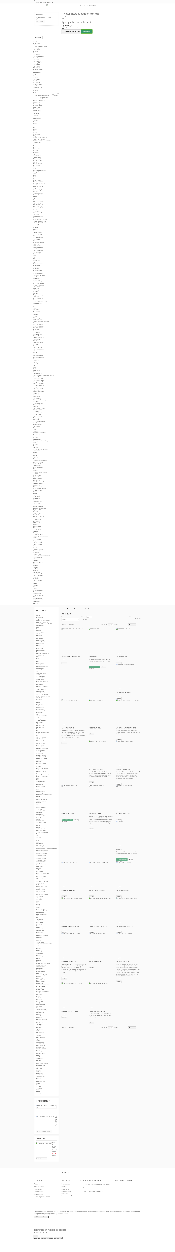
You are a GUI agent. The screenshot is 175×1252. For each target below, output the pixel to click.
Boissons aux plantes (38, 242)
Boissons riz (36, 268)
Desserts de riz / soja (38, 413)
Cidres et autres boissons (39, 259)
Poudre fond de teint (38, 534)
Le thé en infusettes (38, 282)
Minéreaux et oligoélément (40, 472)
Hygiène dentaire (37, 510)
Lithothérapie (36, 117)
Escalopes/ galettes (38, 355)
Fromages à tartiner (38, 388)
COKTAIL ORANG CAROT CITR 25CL (71, 657)
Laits (35, 95)
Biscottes (35, 77)
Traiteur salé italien (38, 334)
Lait (34, 365)
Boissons (35, 51)
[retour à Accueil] (63, 609)
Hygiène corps (36, 107)
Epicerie (35, 41)
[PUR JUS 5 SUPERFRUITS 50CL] (101, 874)
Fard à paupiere (37, 539)
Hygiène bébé (55, 94)
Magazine (35, 585)
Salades (35, 346)
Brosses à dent (37, 513)
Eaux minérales (37, 254)
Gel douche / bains (38, 523)
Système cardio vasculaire (40, 460)
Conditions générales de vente (41, 600)
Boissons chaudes (38, 69)
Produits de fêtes (37, 347)
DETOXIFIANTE (93, 657)
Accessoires (36, 113)
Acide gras (35, 474)
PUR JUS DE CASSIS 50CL (95, 962)
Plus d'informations (39, 1215)
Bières (34, 255)
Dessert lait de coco (38, 204)
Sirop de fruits (36, 249)
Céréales (35, 76)
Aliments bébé (36, 94)
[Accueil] (33, 40)
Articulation (36, 447)
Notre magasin (38, 1189)
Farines (35, 316)
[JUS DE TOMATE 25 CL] (101, 711)
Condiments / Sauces (38, 326)
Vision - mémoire (37, 459)
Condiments (36, 296)
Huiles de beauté (37, 487)
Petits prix (35, 120)
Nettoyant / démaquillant (39, 508)
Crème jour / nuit (37, 500)
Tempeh (35, 352)
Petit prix (35, 131)
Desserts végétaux (38, 201)
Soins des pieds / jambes (39, 488)
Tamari (34, 173)
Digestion (35, 452)
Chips (34, 168)
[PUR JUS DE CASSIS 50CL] (101, 945)
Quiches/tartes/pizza (38, 337)
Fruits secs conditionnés (39, 221)
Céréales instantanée (38, 285)
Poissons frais (36, 405)
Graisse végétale (37, 410)
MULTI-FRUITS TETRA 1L (95, 814)
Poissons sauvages (38, 403)
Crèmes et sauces (37, 167)
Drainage (35, 455)
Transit (34, 442)
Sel (34, 300)
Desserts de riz (37, 203)
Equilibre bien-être (37, 464)
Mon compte (66, 1180)
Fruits (34, 429)
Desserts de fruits (37, 195)
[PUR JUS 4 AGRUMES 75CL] (74, 874)
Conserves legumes (38, 328)
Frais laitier (36, 58)
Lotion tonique (36, 498)
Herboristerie (36, 434)
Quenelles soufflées (38, 342)
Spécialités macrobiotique (39, 170)
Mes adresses (65, 1189)
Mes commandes (66, 1184)
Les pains (35, 86)
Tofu (34, 350)
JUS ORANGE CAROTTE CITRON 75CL (126, 728)
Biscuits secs (36, 82)
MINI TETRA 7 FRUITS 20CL (96, 769)
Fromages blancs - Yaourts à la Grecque (43, 375)
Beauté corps (36, 102)
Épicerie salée (36, 43)
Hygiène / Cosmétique (38, 100)
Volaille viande (36, 393)
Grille (136, 618)
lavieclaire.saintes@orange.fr (95, 1191)
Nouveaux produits (43, 1101)
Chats (34, 308)
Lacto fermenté (37, 155)
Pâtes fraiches (36, 341)
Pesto (34, 428)
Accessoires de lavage (39, 574)
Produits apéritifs (37, 163)
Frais (34, 53)
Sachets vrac (36, 436)
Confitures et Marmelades (39, 71)
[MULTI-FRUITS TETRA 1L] (101, 797)
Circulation (35, 446)
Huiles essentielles (38, 469)
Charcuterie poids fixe (38, 391)
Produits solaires (37, 544)
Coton (34, 528)
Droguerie (35, 577)
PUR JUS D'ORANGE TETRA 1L (69, 962)
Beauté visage (36, 104)
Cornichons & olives (38, 298)
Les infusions (36, 278)
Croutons (35, 229)
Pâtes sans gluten (37, 87)
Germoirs (35, 560)
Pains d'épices (36, 211)
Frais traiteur (36, 54)
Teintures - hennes (38, 483)
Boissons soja (36, 265)
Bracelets (35, 603)
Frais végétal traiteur (38, 56)
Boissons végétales (38, 264)
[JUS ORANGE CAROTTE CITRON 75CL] (128, 711)
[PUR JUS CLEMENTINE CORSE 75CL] (101, 909)
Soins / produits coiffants (39, 482)
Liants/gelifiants (37, 172)
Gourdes (35, 196)
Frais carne (36, 59)
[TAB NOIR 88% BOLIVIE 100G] (45, 1116)
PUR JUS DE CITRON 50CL (123, 962)
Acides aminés (37, 475)
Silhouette (35, 444)
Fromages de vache (38, 387)
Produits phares (40, 1093)
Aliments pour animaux (39, 305)
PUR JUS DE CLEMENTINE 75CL (97, 1011)
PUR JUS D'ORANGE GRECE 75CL (125, 926)
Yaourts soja (36, 411)
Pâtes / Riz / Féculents (39, 139)
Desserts (35, 191)
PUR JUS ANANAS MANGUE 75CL (70, 926)
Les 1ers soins (37, 110)
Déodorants (36, 524)
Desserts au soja (37, 206)
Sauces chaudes (37, 160)
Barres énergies (37, 218)
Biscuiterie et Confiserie (39, 208)
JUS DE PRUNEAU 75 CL (68, 728)
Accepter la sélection (47, 1238)
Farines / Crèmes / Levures (40, 46)
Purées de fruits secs (38, 595)
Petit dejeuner (36, 68)
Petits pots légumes (41, 929)
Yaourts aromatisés (38, 378)
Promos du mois (37, 118)
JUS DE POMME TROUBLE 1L (123, 692)
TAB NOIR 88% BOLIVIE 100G (56, 1119)
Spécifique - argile (37, 542)
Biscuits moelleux (37, 84)
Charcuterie (36, 152)
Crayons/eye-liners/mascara (40, 536)
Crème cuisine (36, 288)
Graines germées (37, 424)
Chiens (34, 306)
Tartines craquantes (38, 237)
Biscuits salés (36, 165)
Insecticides (36, 578)
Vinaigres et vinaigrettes (39, 295)
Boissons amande (37, 270)
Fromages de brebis (38, 382)
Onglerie (35, 537)
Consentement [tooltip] (40, 1232)
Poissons (35, 150)
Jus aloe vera (36, 260)
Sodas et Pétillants (38, 250)
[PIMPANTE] (128, 832)
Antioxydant (36, 470)
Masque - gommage (38, 506)
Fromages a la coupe (38, 380)
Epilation (35, 547)
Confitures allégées (38, 190)
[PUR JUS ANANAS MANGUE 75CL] (74, 909)
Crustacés (35, 406)
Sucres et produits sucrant (40, 219)
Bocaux (35, 200)
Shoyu (34, 178)
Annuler (36, 1236)
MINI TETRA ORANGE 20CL (123, 769)
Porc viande (36, 395)
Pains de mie (36, 231)
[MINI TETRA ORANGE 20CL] (128, 752)
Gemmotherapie (37, 439)
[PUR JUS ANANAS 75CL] (128, 874)
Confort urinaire (37, 454)
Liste (140, 618)
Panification (36, 48)
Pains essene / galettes (39, 421)
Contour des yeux (37, 501)
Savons (35, 493)
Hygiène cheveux (37, 105)
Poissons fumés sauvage (39, 400)
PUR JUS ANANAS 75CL (122, 890)
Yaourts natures (37, 372)
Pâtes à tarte (36, 339)
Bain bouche (36, 515)
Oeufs (34, 367)
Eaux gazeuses (37, 252)
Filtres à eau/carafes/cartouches (41, 556)
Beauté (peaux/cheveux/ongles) (41, 441)
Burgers (35, 354)
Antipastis (35, 162)
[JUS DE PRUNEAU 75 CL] (74, 711)
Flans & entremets (38, 193)
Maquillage (35, 109)
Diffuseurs (35, 559)
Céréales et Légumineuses (40, 137)
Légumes (35, 154)
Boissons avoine (37, 267)
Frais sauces (36, 66)
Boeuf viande (36, 396)
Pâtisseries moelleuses (39, 213)
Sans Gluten (36, 81)
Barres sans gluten (38, 319)
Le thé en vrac (36, 280)
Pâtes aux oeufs (37, 142)
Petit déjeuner (36, 587)
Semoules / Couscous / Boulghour (42, 141)
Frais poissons (37, 61)
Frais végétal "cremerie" (39, 63)
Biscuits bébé (47, 96)
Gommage (35, 531)
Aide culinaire (36, 49)
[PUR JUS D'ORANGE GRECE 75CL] (128, 909)
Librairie (35, 582)
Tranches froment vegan (39, 359)
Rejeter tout (38, 1217)
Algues (34, 175)
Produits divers (37, 554)
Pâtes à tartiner (37, 72)
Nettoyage (35, 570)
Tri (62, 617)
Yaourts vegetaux (37, 418)
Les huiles (35, 293)
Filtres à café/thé (37, 557)
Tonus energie (36, 451)
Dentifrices (35, 511)
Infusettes (35, 437)
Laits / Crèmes (39, 922)
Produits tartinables (38, 182)
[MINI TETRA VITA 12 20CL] (74, 797)
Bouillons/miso (37, 177)
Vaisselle (35, 567)
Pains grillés (36, 226)
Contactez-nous (38, 1)
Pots (34, 198)
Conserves (35, 147)
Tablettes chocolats (38, 216)
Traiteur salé (36, 336)
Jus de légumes (37, 245)
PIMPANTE (119, 849)
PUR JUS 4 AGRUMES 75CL (69, 890)
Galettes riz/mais (37, 232)
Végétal (35, 362)
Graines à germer (37, 303)
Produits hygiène (37, 580)
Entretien (35, 115)
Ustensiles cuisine (37, 562)
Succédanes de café (38, 283)
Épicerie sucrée (37, 45)
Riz (34, 145)
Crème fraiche (36, 370)
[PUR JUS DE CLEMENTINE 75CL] (101, 994)
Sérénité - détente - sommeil (40, 449)
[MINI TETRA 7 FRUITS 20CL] (101, 752)
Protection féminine (38, 549)
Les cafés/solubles (38, 277)
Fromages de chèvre (38, 385)
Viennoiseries (36, 79)
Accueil (35, 129)
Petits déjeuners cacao (39, 275)
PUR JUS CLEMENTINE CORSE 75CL (98, 926)
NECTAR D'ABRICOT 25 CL (123, 814)
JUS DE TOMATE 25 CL (95, 728)
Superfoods (36, 329)
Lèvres (34, 505)
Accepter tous (58, 1238)
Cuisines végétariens (38, 159)
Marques (35, 123)
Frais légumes (36, 64)
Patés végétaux (37, 157)
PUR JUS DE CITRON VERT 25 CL (70, 1011)
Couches (38, 921)
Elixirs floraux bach (38, 467)
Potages (35, 136)
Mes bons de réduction (67, 1196)
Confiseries (36, 214)
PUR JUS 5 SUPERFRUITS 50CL (97, 890)
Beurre (34, 369)
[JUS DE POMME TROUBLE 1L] (128, 675)
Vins (34, 257)
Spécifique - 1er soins (38, 516)
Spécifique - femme (38, 546)
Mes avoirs (64, 1186)
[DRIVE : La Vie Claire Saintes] (87, 7)
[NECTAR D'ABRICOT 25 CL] (128, 797)
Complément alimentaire (39, 112)
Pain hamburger (37, 236)
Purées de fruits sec (38, 186)
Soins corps (36, 492)
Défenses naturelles (38, 462)
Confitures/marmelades (39, 183)
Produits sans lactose (38, 383)
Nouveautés (36, 122)
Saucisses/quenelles (38, 357)
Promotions (40, 1138)
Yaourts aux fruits (37, 373)
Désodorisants (36, 572)
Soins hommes (37, 519)
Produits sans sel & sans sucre (41, 321)
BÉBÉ (34, 92)
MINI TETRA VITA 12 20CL (68, 814)
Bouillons (35, 291)
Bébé (37, 917)
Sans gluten (36, 309)
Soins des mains (37, 490)
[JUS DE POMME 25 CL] (128, 640)
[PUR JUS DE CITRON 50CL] (128, 945)
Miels (34, 74)
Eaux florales (36, 503)
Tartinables (36, 344)
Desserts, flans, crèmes (39, 377)
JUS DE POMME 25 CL (122, 657)
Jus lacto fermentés (38, 247)
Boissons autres (37, 272)
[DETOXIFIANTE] (101, 640)
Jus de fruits (36, 244)
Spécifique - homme (38, 551)
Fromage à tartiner (37, 416)
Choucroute (36, 360)
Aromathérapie (36, 465)
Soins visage (36, 496)
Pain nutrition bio (37, 234)
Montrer (83, 617)
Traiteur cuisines (37, 149)
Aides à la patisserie (38, 290)
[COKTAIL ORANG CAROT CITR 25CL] (74, 640)
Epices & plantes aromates (40, 301)
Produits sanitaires (38, 575)
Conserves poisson (38, 324)
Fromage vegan (37, 414)
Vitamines (35, 457)
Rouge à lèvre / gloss (38, 541)
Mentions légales (37, 598)
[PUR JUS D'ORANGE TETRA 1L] (74, 945)
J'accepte (45, 1217)
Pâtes (34, 144)
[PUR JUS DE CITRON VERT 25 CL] (74, 994)
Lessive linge (36, 569)
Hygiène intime (37, 526)
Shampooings (36, 480)
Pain (34, 89)
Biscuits (35, 209)
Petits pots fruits (40, 930)
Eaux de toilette (37, 529)
